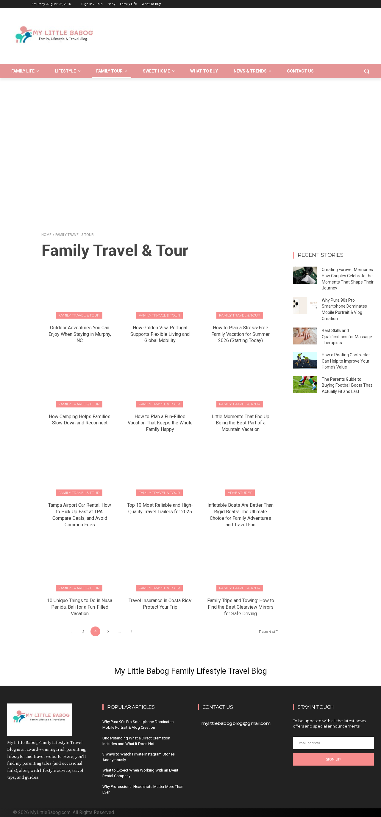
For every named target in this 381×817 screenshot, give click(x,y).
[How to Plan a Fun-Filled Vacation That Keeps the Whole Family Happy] (160, 380)
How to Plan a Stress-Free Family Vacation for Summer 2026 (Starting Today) (240, 334)
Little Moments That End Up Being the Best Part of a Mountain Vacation (240, 423)
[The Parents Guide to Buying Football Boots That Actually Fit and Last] (305, 384)
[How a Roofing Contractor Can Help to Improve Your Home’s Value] (305, 360)
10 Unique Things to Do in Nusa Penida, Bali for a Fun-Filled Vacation (79, 607)
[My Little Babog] (62, 39)
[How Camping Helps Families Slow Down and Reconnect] (80, 380)
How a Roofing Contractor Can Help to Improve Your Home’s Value (346, 360)
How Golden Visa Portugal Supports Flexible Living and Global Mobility (160, 334)
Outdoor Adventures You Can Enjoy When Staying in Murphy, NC (80, 334)
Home (46, 235)
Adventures (240, 492)
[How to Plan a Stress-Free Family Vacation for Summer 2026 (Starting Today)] (241, 291)
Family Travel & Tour (79, 315)
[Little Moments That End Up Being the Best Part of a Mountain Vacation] (241, 380)
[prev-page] (46, 631)
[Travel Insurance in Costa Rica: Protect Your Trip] (160, 564)
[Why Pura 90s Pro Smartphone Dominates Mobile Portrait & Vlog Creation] (305, 305)
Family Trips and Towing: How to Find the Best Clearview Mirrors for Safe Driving (240, 607)
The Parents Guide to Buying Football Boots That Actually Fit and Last (347, 385)
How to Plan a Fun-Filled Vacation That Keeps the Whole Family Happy (160, 423)
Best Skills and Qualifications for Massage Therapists (347, 336)
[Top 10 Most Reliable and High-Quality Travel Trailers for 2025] (160, 469)
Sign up (333, 759)
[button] (367, 71)
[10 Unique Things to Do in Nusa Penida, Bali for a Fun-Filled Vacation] (80, 564)
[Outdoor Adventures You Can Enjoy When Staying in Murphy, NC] (80, 291)
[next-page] (144, 631)
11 (132, 631)
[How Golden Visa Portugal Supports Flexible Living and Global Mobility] (160, 291)
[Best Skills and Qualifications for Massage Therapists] (305, 336)
